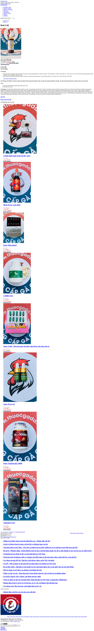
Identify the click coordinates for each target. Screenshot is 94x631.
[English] (8, 3)
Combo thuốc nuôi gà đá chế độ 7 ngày (16, 156)
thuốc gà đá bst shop (34, 616)
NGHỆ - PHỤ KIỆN (8, 9)
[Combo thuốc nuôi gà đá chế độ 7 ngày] (20, 153)
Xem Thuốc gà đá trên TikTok (10, 78)
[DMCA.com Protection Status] (4, 624)
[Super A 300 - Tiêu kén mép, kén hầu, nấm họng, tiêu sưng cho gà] (17, 343)
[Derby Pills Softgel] (13, 242)
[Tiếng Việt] (3, 3)
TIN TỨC (5, 10)
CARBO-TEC (8, 296)
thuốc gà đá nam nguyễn (44, 616)
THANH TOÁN (7, 13)
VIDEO (5, 14)
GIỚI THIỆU (6, 12)
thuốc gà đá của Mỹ (55, 616)
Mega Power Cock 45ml (11, 205)
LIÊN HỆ (5, 15)
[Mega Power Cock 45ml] (17, 202)
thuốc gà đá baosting (25, 616)
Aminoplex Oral (9, 523)
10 (12, 532)
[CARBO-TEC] (17, 293)
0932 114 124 (17, 621)
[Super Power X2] (20, 401)
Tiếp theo (18, 532)
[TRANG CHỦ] (7, 7)
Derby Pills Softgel (10, 245)
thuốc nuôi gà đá (16, 616)
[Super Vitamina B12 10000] (20, 460)
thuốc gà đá (9, 616)
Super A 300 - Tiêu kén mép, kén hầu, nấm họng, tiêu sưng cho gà (26, 346)
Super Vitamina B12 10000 (12, 463)
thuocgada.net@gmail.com (10, 537)
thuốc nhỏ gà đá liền (73, 616)
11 (14, 532)
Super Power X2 (9, 404)
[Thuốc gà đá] (4, 1)
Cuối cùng (23, 532)
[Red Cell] (11, 58)
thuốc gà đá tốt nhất (82, 616)
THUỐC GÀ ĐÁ (7, 8)
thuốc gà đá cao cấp (64, 616)
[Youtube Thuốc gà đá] (11, 614)
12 (15, 532)
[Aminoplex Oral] (20, 520)
